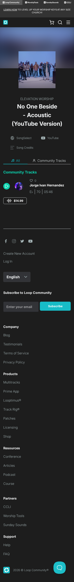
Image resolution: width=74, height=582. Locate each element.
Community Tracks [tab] (51, 161)
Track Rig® (11, 409)
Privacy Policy (14, 362)
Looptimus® (12, 400)
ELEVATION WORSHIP (37, 99)
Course (8, 484)
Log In (7, 261)
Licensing (10, 427)
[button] (7, 186)
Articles (9, 465)
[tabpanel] (37, 190)
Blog (6, 335)
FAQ (6, 554)
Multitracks (11, 382)
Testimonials (12, 344)
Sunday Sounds (15, 525)
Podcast (9, 474)
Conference (12, 456)
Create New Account (19, 253)
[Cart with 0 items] (51, 22)
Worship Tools (13, 516)
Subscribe (55, 306)
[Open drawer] (68, 22)
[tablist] (37, 160)
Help (6, 545)
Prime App (11, 391)
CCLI (7, 507)
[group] (15, 200)
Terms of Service (16, 353)
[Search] (60, 22)
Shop (7, 436)
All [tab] (18, 161)
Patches (9, 418)
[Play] (6, 186)
